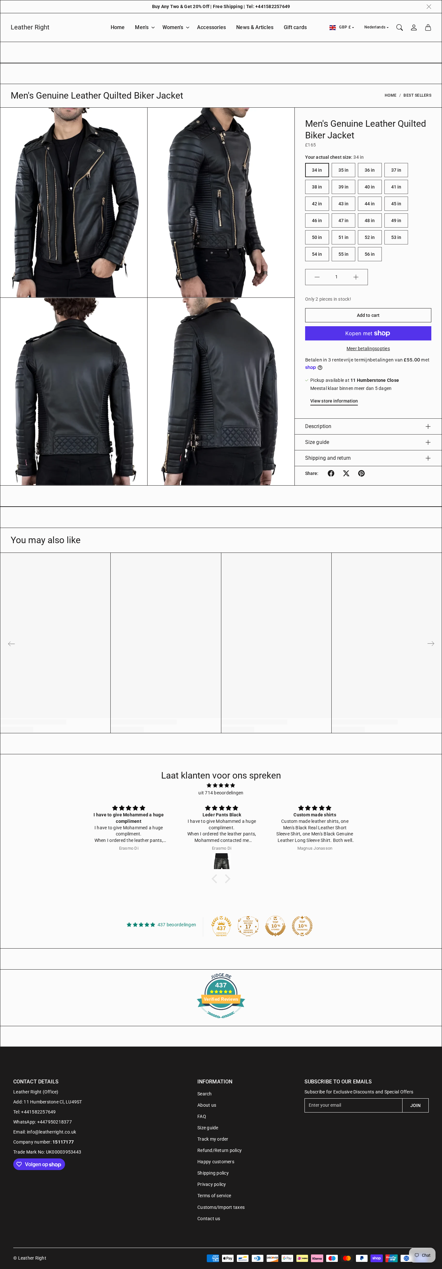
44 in (370, 203)
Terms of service (214, 1195)
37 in (396, 170)
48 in (370, 220)
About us (206, 1105)
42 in (317, 203)
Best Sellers (417, 95)
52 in (370, 237)
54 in (317, 254)
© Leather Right (29, 1258)
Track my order (212, 1139)
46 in (317, 220)
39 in (343, 186)
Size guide (317, 442)
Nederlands (375, 27)
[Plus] (356, 277)
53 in (396, 237)
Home (118, 27)
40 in (370, 186)
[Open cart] (428, 27)
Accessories (211, 27)
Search (204, 1093)
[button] (331, 473)
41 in (396, 186)
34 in (317, 170)
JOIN (415, 1105)
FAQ (201, 1116)
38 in (317, 186)
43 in (343, 203)
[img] (221, 785)
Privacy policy (211, 1184)
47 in (343, 220)
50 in (317, 237)
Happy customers (215, 1161)
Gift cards (295, 27)
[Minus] (317, 277)
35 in (343, 170)
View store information (334, 400)
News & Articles (254, 27)
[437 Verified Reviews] (221, 1021)
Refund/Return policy (219, 1150)
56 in (370, 254)
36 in (370, 170)
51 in (343, 237)
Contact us (208, 1218)
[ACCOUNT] (414, 27)
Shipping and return (328, 458)
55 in (343, 254)
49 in (396, 220)
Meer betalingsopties (368, 348)
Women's (172, 27)
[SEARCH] (399, 27)
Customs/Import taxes (221, 1207)
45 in (396, 203)
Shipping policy (213, 1173)
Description (318, 426)
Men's (142, 27)
